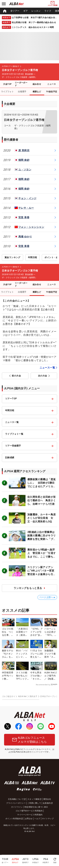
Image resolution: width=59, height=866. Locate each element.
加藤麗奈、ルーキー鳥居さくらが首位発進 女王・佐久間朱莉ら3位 (41, 518)
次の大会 (42, 375)
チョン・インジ (27, 198)
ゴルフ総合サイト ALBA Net (14, 696)
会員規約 (47, 803)
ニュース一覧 (47, 367)
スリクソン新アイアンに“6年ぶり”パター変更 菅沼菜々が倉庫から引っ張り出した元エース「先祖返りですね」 (42, 574)
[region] (29, 11)
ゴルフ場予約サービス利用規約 (29, 811)
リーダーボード (21, 84)
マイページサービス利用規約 (29, 815)
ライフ (47, 11)
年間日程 (32, 257)
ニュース (51, 84)
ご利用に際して (34, 803)
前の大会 (16, 375)
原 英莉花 (23, 150)
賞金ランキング (12, 257)
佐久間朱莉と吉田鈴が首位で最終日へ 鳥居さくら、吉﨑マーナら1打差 (41, 500)
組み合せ (37, 84)
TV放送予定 (51, 91)
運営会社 (47, 799)
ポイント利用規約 (13, 819)
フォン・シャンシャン (31, 226)
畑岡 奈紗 (23, 159)
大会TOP (7, 84)
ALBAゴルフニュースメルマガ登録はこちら (32, 739)
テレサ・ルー (26, 207)
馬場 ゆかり (25, 236)
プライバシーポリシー (16, 803)
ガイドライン (17, 807)
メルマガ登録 (52, 5)
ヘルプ (37, 819)
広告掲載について (16, 799)
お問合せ (29, 819)
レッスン (36, 11)
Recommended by (43, 685)
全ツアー (15, 11)
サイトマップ (48, 819)
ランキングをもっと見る (28, 588)
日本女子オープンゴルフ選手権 (24, 119)
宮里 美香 (23, 217)
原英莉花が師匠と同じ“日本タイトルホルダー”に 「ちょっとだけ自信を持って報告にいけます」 (29, 346)
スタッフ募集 (33, 799)
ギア (25, 11)
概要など (37, 91)
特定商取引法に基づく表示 (36, 807)
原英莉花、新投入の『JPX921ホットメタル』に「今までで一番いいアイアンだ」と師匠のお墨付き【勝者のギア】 (29, 321)
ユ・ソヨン (24, 169)
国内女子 (33, 696)
